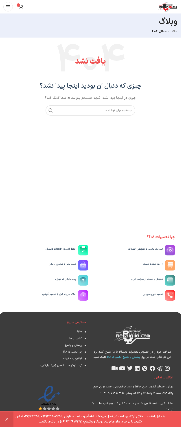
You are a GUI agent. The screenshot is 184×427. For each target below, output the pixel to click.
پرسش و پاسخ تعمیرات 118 (123, 357)
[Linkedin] (137, 368)
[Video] (114, 368)
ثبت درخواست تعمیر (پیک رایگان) (61, 365)
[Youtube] (122, 368)
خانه (174, 31)
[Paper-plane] (160, 368)
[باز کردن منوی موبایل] (8, 6)
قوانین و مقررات (72, 358)
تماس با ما (75, 338)
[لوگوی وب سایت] (167, 6)
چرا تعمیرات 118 (72, 352)
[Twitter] (130, 368)
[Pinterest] (145, 368)
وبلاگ (78, 331)
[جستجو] (51, 110)
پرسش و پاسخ (73, 345)
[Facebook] (152, 368)
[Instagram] (167, 368)
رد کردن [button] (6, 419)
